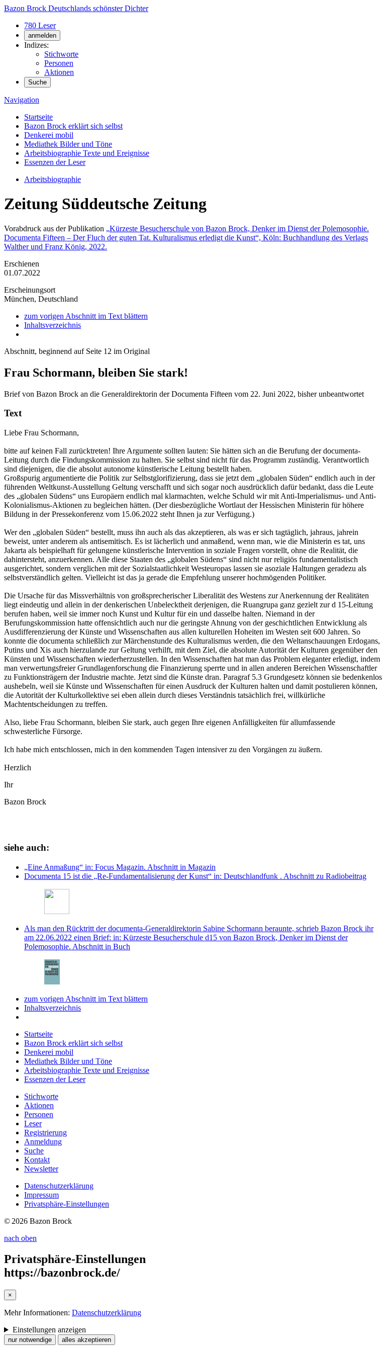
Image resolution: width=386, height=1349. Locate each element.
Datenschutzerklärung (58, 1186)
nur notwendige (30, 1339)
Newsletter (41, 1168)
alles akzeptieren (86, 1339)
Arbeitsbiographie (52, 179)
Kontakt (37, 1159)
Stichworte (61, 54)
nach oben (20, 1238)
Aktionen (59, 72)
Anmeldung (43, 1141)
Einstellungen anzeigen (49, 1329)
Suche (37, 82)
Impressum (41, 1195)
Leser (33, 1123)
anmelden (42, 35)
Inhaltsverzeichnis (52, 325)
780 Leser (40, 25)
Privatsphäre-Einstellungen (66, 1204)
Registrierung (45, 1132)
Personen (58, 63)
